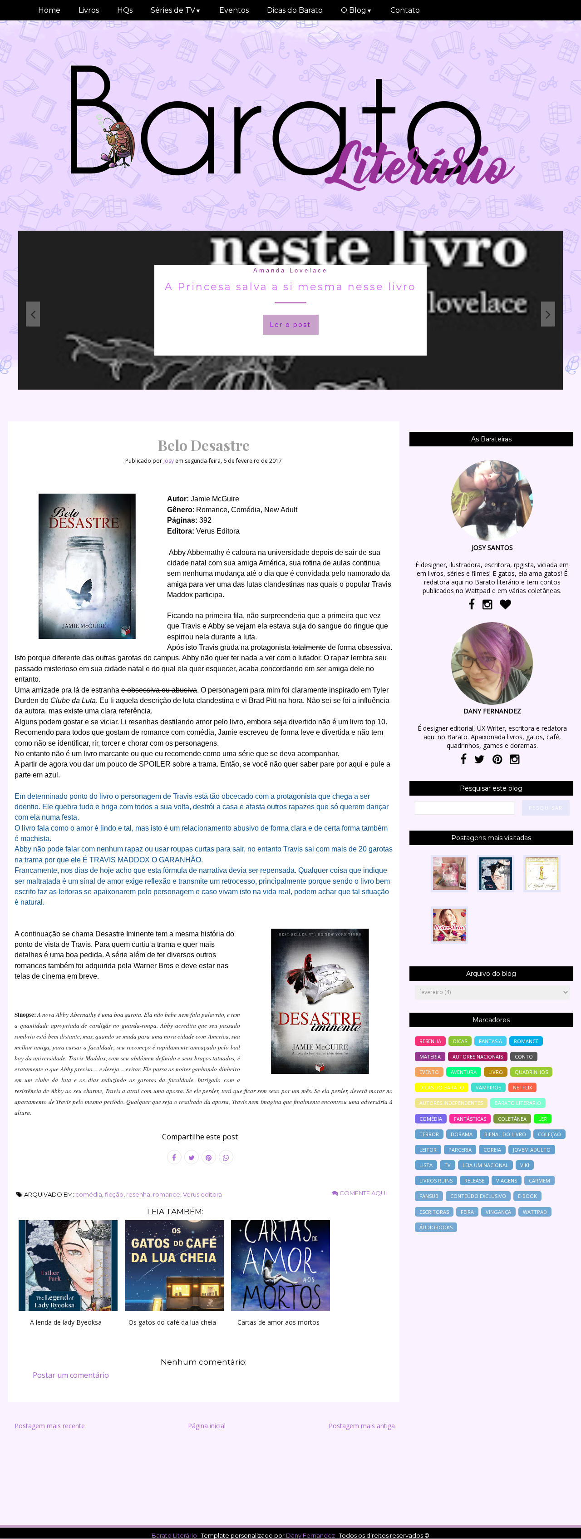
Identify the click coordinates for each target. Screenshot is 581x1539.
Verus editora (202, 1194)
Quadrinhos (531, 1072)
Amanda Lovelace (290, 270)
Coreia (492, 1149)
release (474, 1180)
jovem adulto (532, 1149)
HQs (125, 10)
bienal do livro (505, 1134)
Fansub (428, 1196)
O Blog (356, 10)
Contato (405, 10)
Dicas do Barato (295, 10)
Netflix (522, 1087)
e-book (527, 1196)
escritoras (434, 1211)
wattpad (535, 1211)
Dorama (462, 1134)
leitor (428, 1149)
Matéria (430, 1056)
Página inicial (207, 1425)
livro (495, 1072)
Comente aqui (362, 1193)
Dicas (460, 1041)
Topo (558, 1526)
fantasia (490, 1041)
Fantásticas (470, 1118)
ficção (114, 1194)
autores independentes (451, 1102)
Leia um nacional (485, 1165)
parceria (460, 1149)
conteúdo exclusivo (478, 1196)
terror (429, 1134)
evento (429, 1072)
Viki (524, 1165)
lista (426, 1165)
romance (166, 1194)
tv (447, 1165)
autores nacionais (478, 1056)
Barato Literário (174, 1535)
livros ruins (436, 1180)
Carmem (539, 1180)
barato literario (518, 1102)
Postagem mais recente (50, 1425)
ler (542, 1118)
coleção (549, 1134)
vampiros (488, 1087)
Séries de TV (176, 10)
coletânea (512, 1118)
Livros (89, 10)
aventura (464, 1072)
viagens (506, 1180)
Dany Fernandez (310, 1535)
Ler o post (290, 325)
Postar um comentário (71, 1375)
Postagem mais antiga (362, 1425)
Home (49, 10)
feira (467, 1211)
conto (524, 1056)
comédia (88, 1194)
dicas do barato (441, 1087)
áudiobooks (436, 1227)
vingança (498, 1211)
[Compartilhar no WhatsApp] (226, 1157)
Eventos (234, 10)
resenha (138, 1194)
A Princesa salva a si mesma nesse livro (290, 287)
